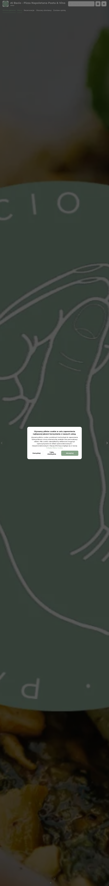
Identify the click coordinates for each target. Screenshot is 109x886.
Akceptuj (69, 453)
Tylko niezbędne (51, 453)
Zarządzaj (36, 453)
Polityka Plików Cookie (54, 448)
